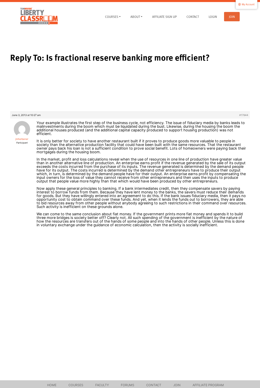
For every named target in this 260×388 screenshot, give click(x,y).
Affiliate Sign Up (164, 16)
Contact (192, 16)
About (135, 16)
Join (232, 16)
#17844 (243, 115)
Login (213, 16)
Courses (111, 16)
